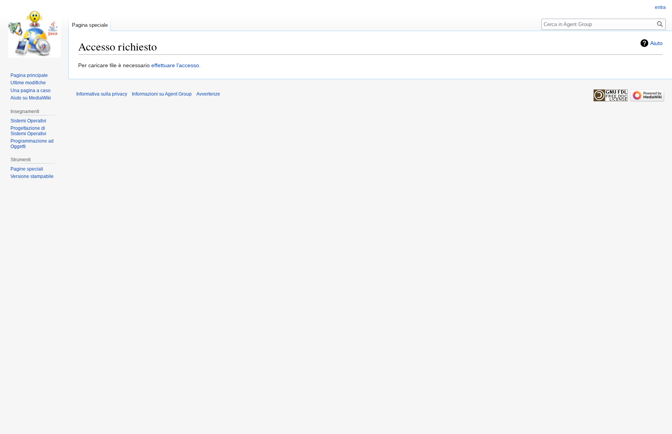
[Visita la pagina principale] (34, 31)
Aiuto (656, 43)
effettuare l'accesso (175, 65)
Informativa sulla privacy (101, 94)
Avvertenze (208, 94)
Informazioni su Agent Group (162, 94)
